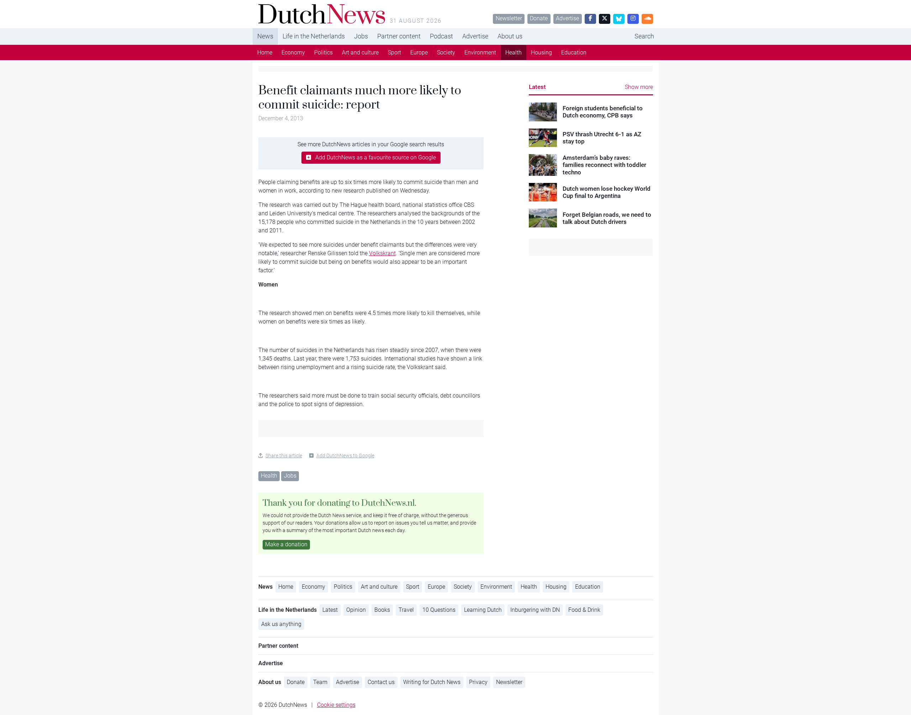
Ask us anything (281, 624)
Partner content (399, 36)
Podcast (441, 36)
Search (644, 36)
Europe (419, 52)
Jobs (361, 36)
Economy (293, 52)
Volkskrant (382, 253)
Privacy (478, 682)
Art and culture (360, 52)
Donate (539, 18)
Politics (323, 52)
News (265, 36)
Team (320, 682)
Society (446, 52)
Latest (537, 86)
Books (382, 609)
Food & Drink (584, 609)
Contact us (381, 682)
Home (264, 52)
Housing (541, 52)
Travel (406, 609)
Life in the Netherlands (314, 36)
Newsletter (509, 18)
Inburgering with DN (535, 609)
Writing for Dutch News (431, 682)
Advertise (567, 18)
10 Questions (439, 609)
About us (509, 36)
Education (573, 52)
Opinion (356, 609)
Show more (639, 87)
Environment (480, 52)
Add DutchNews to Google (345, 455)
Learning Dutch (483, 609)
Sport (394, 52)
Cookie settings (336, 704)
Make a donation (286, 544)
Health (513, 52)
